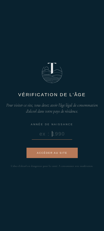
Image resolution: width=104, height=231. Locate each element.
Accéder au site (52, 152)
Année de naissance (52, 124)
